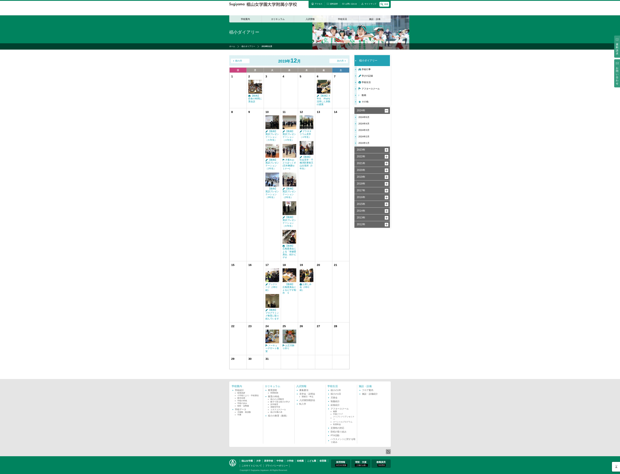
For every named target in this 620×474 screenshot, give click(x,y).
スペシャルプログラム (342, 422)
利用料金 (337, 424)
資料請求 (617, 49)
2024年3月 (363, 130)
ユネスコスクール (278, 409)
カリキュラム (278, 19)
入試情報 (310, 19)
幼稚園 (300, 460)
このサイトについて (252, 465)
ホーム (232, 46)
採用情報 (341, 463)
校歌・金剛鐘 (243, 406)
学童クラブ (338, 414)
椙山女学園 (247, 460)
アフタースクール (371, 88)
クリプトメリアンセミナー (343, 418)
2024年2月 (363, 136)
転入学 (302, 404)
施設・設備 (374, 19)
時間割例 (274, 393)
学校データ (240, 409)
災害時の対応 (337, 428)
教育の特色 (273, 396)
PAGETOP (616, 467)
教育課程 (272, 390)
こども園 (311, 460)
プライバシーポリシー (276, 465)
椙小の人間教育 (277, 399)
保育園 (323, 460)
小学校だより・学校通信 (248, 395)
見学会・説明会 (307, 394)
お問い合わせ (617, 76)
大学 (258, 460)
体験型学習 (275, 407)
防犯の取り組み (338, 431)
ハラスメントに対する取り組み (343, 440)
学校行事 (366, 69)
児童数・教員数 (244, 412)
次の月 (340, 61)
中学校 (280, 460)
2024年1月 (363, 143)
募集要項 (303, 390)
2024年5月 (363, 117)
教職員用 (381, 463)
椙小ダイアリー (248, 46)
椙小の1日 (336, 394)
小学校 (290, 460)
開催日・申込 (307, 396)
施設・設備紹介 (370, 394)
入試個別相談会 (307, 400)
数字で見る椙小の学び (280, 402)
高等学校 (268, 460)
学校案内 (245, 19)
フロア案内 (367, 390)
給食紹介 (335, 405)
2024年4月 (363, 123)
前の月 (238, 61)
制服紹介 (335, 401)
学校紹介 (239, 390)
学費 (239, 415)
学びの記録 (367, 75)
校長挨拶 (241, 393)
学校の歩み (242, 403)
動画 (364, 95)
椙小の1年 (336, 390)
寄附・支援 (361, 463)
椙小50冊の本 (276, 412)
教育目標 (241, 398)
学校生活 (342, 19)
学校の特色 (242, 401)
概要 (335, 411)
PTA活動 (335, 435)
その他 (365, 101)
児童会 (334, 397)
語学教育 (274, 404)
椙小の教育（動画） (278, 415)
